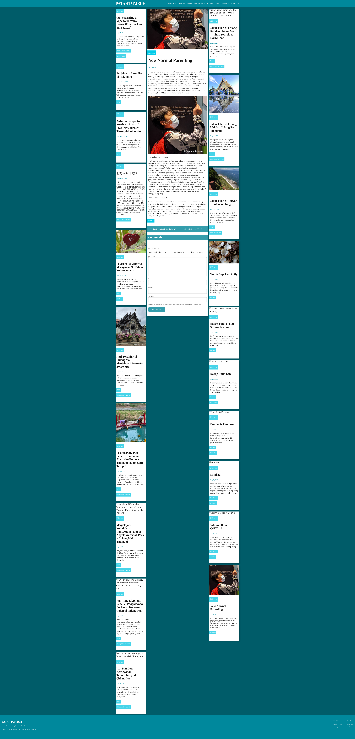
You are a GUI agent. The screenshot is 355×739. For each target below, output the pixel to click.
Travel (118, 50)
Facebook (350, 724)
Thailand (127, 395)
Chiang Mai (120, 395)
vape (123, 56)
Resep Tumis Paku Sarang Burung (222, 325)
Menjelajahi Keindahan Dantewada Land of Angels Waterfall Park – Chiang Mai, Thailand (130, 533)
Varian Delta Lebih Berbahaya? (163, 229)
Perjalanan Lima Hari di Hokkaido (129, 75)
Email (150, 287)
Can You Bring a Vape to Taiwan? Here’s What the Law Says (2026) (129, 22)
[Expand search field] (238, 3)
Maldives (119, 299)
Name (150, 279)
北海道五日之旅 (126, 173)
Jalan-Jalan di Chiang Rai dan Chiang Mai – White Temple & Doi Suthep (223, 32)
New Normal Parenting (218, 607)
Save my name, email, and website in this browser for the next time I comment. (175, 305)
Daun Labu (213, 402)
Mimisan (215, 474)
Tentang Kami (337, 724)
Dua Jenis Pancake (222, 424)
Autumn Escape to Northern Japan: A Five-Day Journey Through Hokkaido (128, 126)
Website (151, 296)
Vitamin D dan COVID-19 (194, 229)
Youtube (349, 727)
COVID (212, 557)
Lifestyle (151, 220)
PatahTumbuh (131, 3)
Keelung (213, 233)
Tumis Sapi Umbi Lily (223, 274)
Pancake (213, 453)
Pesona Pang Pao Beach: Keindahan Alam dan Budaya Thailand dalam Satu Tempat (129, 459)
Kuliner (212, 297)
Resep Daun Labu (221, 374)
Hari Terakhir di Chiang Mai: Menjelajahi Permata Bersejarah (129, 361)
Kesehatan (213, 498)
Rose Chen (119, 11)
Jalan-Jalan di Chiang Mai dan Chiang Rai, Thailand (223, 127)
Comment (152, 256)
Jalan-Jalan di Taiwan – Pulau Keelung (223, 202)
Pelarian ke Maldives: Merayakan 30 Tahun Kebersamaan (129, 267)
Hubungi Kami (337, 727)
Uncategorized (125, 50)
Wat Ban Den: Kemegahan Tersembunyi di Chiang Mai (126, 673)
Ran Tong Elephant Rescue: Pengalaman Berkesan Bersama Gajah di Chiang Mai (129, 605)
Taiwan (118, 56)
